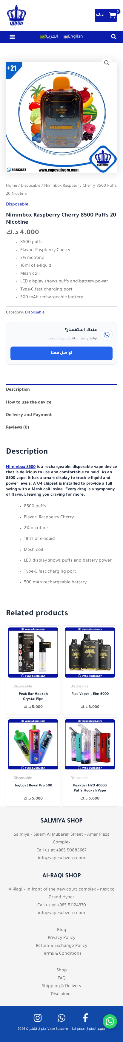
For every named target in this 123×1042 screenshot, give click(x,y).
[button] (114, 39)
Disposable (30, 186)
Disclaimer (61, 994)
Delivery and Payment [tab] (29, 415)
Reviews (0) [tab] (17, 428)
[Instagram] (37, 1017)
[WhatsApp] (61, 1017)
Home (11, 186)
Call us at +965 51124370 (61, 905)
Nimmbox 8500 (21, 467)
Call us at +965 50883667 (61, 850)
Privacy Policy (61, 938)
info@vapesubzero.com (61, 858)
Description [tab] (18, 390)
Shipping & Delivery (61, 986)
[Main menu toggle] (12, 37)
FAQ (61, 978)
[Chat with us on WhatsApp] (110, 1021)
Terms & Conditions (62, 954)
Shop (61, 970)
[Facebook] (85, 1017)
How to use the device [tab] (28, 403)
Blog (61, 930)
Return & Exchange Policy (61, 946)
